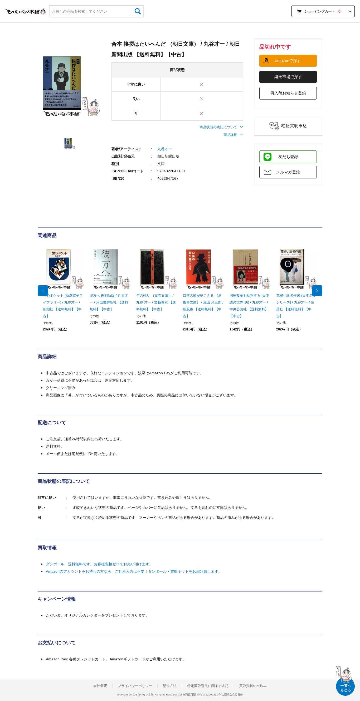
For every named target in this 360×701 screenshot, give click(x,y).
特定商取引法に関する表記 (207, 686)
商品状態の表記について (218, 127)
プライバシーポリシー (135, 686)
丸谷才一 (164, 149)
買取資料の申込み (253, 686)
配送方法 (170, 686)
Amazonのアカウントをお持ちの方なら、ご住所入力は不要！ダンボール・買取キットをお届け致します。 (134, 571)
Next (317, 290)
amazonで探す (288, 60)
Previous (43, 290)
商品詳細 (230, 135)
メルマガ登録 (288, 172)
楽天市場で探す (288, 76)
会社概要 (100, 686)
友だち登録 (288, 156)
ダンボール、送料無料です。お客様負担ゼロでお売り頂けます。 (99, 564)
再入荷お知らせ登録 (288, 93)
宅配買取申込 (294, 126)
